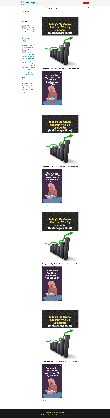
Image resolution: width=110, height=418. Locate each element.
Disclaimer (70, 415)
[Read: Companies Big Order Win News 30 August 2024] (60, 334)
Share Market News (32, 8)
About (38, 415)
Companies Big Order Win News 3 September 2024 (61, 69)
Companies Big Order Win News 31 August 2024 (60, 264)
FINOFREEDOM (30, 2)
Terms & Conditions (61, 415)
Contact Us (44, 415)
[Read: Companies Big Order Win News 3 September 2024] (60, 41)
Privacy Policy (51, 415)
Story (55, 8)
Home (23, 8)
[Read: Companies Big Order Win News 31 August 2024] (60, 236)
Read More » (45, 108)
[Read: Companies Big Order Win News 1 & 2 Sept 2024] (60, 139)
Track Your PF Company (46, 8)
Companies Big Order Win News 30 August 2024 (60, 361)
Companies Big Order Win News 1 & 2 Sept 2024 (60, 166)
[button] (86, 3)
